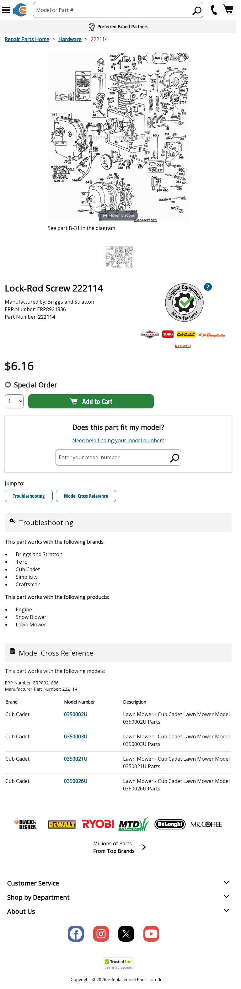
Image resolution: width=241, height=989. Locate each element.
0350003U (76, 736)
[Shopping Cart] (227, 9)
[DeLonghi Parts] (170, 824)
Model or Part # (55, 10)
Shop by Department (38, 897)
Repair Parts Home (27, 39)
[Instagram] (101, 934)
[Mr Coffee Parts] (206, 824)
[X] (126, 934)
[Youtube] (151, 934)
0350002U (76, 714)
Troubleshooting (29, 495)
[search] (197, 10)
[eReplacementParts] (20, 10)
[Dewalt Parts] (62, 824)
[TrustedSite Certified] (118, 963)
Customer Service (33, 883)
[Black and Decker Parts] (25, 824)
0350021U (76, 758)
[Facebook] (76, 934)
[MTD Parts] (134, 824)
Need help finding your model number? (118, 440)
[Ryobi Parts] (98, 824)
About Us (21, 911)
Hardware (70, 39)
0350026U (76, 781)
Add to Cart (97, 401)
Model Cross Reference (86, 495)
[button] (6, 10)
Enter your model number (89, 457)
